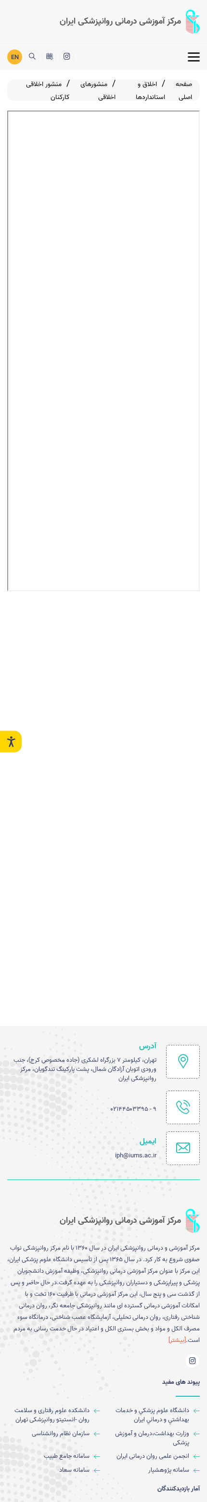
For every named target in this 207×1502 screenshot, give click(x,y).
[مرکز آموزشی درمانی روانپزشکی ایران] (66, 57)
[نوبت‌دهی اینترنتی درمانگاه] (49, 57)
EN (15, 57)
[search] (32, 57)
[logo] (130, 22)
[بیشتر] (177, 1340)
